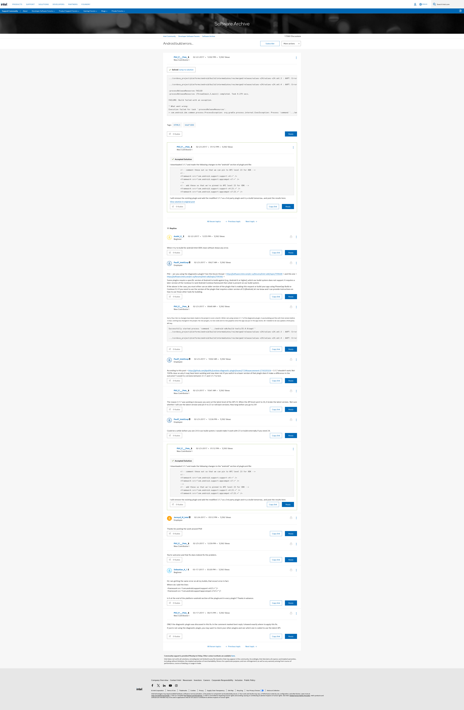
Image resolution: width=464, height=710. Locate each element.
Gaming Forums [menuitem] (89, 11)
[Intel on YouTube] (170, 685)
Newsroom (187, 680)
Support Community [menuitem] (10, 11)
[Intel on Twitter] (158, 685)
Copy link (273, 206)
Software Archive (208, 36)
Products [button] (17, 4)
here (233, 655)
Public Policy (249, 680)
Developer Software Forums (189, 36)
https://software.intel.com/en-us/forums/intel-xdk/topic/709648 (254, 273)
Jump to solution (182, 69)
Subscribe (270, 43)
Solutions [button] (44, 4)
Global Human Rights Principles (300, 695)
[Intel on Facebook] (152, 685)
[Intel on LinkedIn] (164, 685)
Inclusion (239, 680)
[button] (296, 58)
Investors (198, 680)
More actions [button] (289, 43)
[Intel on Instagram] (176, 685)
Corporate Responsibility (222, 680)
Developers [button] (58, 4)
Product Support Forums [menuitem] (68, 11)
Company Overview (159, 680)
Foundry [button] (85, 4)
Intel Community (169, 36)
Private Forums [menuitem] (117, 11)
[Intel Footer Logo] (140, 688)
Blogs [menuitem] (103, 11)
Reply (290, 134)
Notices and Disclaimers (194, 695)
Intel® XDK (189, 124)
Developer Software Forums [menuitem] (42, 11)
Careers (206, 680)
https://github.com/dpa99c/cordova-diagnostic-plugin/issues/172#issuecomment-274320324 (229, 370)
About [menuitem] (25, 11)
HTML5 (177, 124)
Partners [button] (73, 4)
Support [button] (30, 4)
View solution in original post (182, 201)
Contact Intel (175, 680)
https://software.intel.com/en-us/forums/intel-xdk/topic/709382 (195, 276)
